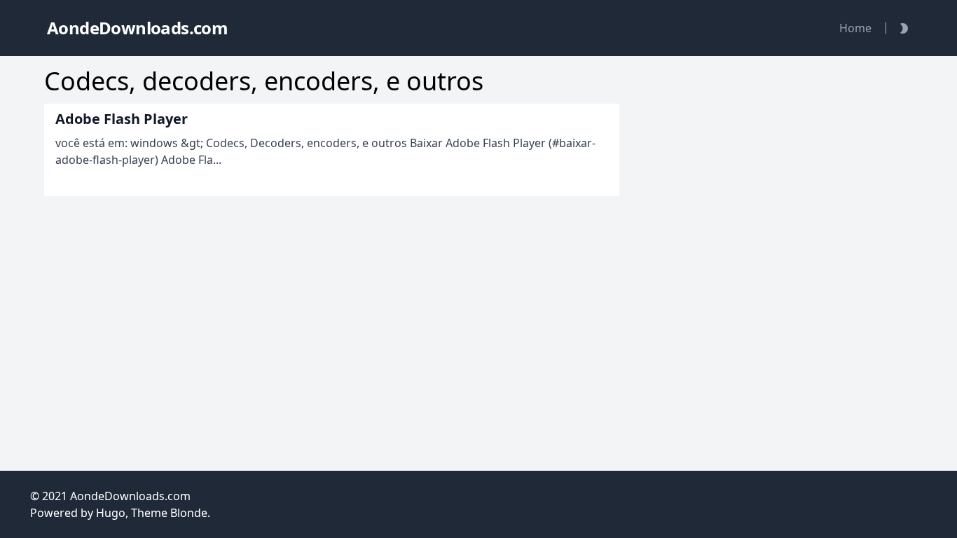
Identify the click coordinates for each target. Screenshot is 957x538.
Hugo (110, 512)
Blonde (188, 512)
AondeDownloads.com (130, 496)
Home (855, 28)
